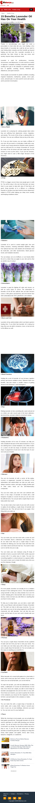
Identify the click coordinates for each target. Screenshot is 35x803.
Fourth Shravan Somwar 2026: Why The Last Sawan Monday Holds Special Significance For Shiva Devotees (21, 747)
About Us (6, 794)
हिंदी (8, 5)
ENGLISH (2, 5)
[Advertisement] (17, 95)
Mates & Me (7, 9)
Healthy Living (16, 9)
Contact (13, 794)
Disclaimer (20, 794)
